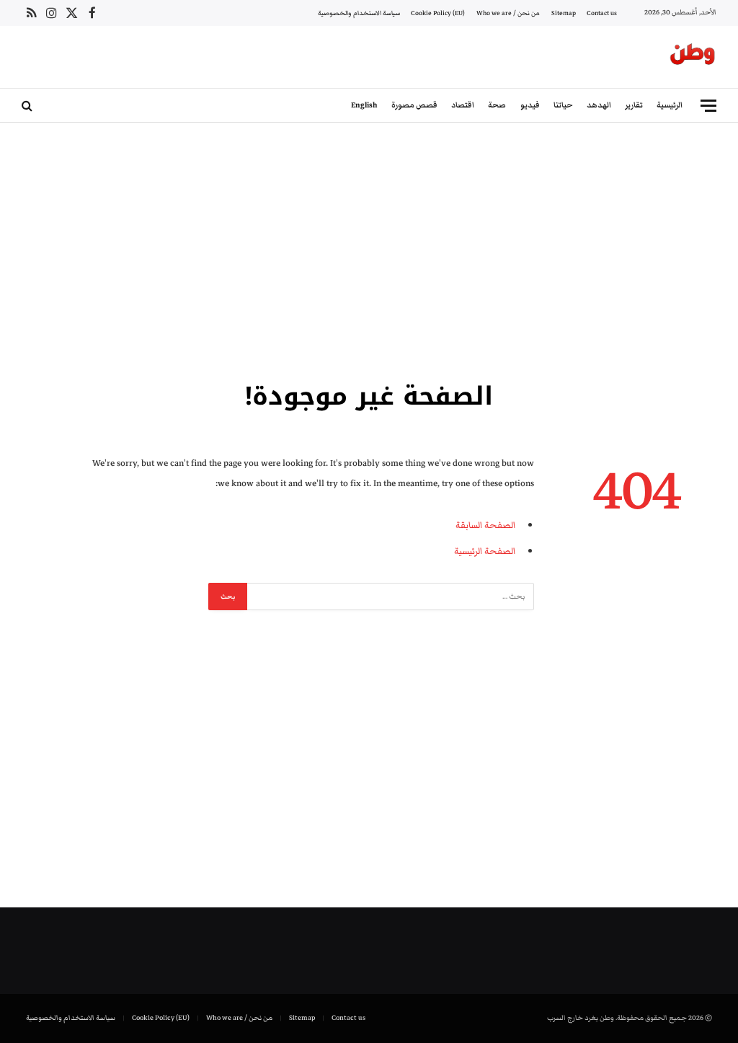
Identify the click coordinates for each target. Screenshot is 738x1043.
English (364, 105)
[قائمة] (708, 105)
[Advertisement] (369, 249)
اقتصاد (462, 105)
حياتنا (563, 105)
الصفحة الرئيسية (484, 551)
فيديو (530, 105)
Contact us (602, 13)
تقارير (634, 105)
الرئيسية (670, 105)
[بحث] (28, 105)
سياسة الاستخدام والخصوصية (359, 13)
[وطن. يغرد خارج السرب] (692, 57)
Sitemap (563, 13)
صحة (497, 105)
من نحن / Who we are (508, 13)
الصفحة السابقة (485, 525)
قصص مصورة (414, 105)
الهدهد (599, 105)
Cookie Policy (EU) (438, 13)
